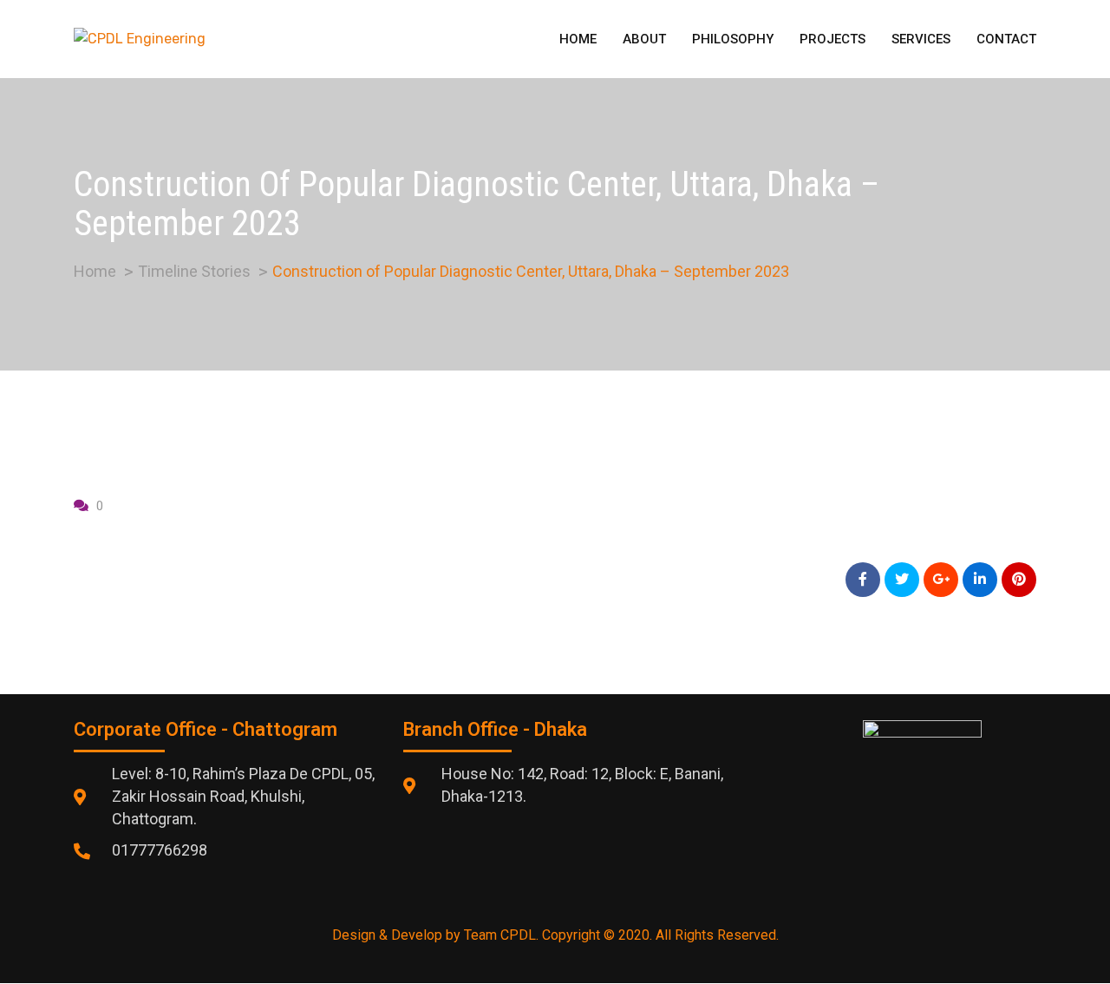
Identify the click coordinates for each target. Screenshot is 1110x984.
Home (578, 39)
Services (920, 39)
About (644, 39)
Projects (832, 39)
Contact (1006, 39)
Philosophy (733, 39)
